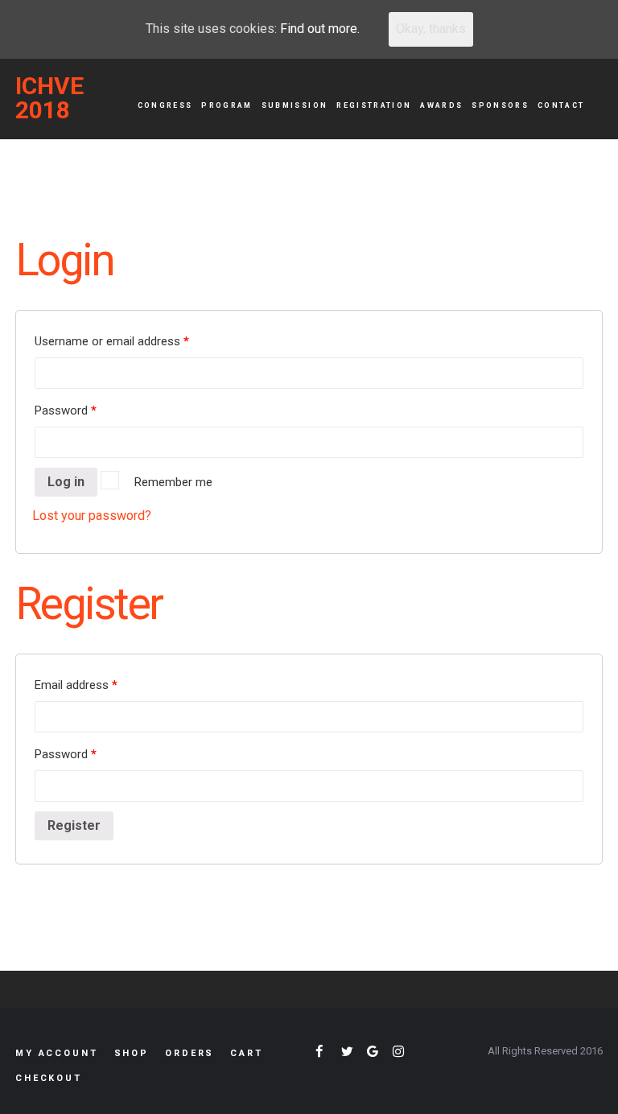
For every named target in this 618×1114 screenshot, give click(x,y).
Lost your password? (91, 515)
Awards (441, 105)
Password (66, 410)
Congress (165, 105)
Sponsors (500, 105)
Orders (189, 1053)
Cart (246, 1053)
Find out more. (320, 28)
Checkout (48, 1078)
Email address (76, 685)
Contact (561, 105)
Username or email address (112, 341)
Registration (373, 105)
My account (56, 1053)
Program (226, 105)
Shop (131, 1053)
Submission (295, 105)
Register (74, 825)
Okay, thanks (431, 28)
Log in (65, 481)
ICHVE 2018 (49, 98)
